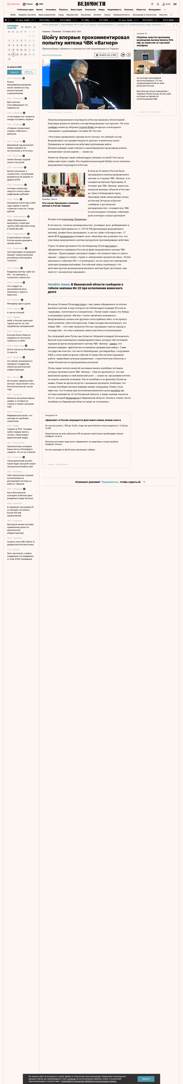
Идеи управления (47, 15)
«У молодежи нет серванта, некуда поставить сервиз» (21, 118)
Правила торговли (27, 15)
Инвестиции (76, 9)
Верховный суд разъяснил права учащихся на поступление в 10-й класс (20, 148)
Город (61, 15)
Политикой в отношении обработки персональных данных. (89, 1081)
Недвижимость (114, 9)
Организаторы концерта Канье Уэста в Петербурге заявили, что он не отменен (21, 449)
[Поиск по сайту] (158, 4)
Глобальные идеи (25, 9)
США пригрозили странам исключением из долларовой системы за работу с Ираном (20, 479)
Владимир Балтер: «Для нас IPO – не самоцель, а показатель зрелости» (21, 274)
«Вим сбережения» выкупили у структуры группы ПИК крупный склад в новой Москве (21, 224)
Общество (141, 9)
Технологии (90, 9)
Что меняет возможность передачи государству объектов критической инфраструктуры (20, 365)
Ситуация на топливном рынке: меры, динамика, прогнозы (143, 24)
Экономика (51, 9)
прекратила (66, 236)
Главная (46, 31)
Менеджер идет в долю (18, 303)
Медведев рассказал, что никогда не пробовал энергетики (19, 418)
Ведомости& (72, 15)
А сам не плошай (15, 312)
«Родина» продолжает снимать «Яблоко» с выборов (18, 131)
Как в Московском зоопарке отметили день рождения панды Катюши (20, 495)
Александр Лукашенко (74, 219)
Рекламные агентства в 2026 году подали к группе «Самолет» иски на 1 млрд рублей (21, 207)
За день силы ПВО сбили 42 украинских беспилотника (21, 543)
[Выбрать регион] (152, 4)
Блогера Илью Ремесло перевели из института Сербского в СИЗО (19, 338)
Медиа (102, 9)
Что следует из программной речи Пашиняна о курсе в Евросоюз (17, 290)
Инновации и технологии (144, 15)
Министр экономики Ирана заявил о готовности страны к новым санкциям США (21, 402)
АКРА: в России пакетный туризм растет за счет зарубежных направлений (20, 323)
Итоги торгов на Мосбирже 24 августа (21, 351)
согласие (71, 1079)
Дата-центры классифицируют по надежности (17, 105)
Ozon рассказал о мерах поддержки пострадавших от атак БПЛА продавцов (20, 556)
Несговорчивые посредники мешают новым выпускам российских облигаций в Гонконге (21, 256)
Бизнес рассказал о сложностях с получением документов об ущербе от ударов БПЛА (20, 175)
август (28, 27)
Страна (107, 15)
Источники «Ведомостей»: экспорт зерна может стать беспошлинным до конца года (20, 385)
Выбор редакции (50, 24)
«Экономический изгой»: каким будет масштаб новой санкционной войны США (21, 464)
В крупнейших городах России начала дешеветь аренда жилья (19, 240)
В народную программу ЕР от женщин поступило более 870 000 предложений (20, 511)
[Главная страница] (91, 4)
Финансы (63, 9)
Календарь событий (12, 27)
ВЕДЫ (13, 15)
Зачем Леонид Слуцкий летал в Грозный (18, 161)
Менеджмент (155, 9)
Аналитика (86, 15)
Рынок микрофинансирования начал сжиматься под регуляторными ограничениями (19, 88)
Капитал (97, 15)
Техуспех (163, 15)
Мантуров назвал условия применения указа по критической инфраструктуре (20, 528)
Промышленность (121, 15)
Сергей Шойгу (87, 127)
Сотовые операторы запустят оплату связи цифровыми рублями (18, 191)
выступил (110, 246)
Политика (128, 9)
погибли (115, 390)
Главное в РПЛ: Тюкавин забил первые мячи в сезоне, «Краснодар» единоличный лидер (19, 433)
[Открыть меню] (175, 4)
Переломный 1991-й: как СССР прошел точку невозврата (87, 24)
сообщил (53, 127)
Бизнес (39, 9)
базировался (73, 398)
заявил (113, 343)
